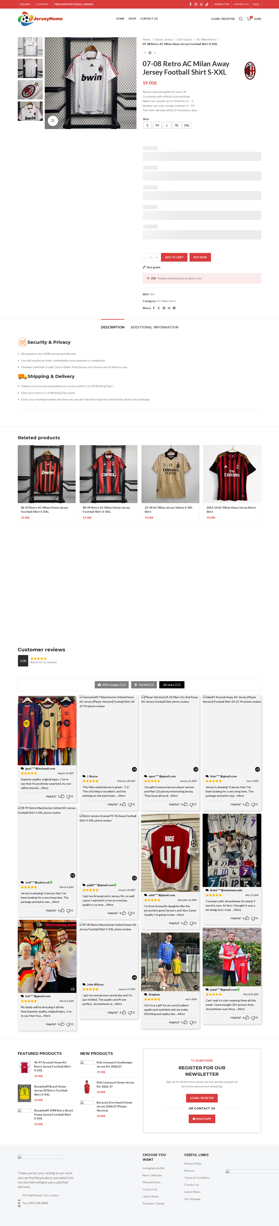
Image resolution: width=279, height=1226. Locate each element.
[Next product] (154, 53)
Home (146, 39)
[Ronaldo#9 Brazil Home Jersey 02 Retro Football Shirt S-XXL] (24, 1093)
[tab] (112, 325)
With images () (114, 685)
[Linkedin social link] (169, 308)
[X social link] (158, 308)
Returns (189, 1170)
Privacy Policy (193, 1163)
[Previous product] (145, 53)
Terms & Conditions (197, 1177)
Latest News (151, 1196)
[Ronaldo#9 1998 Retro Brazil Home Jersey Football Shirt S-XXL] (24, 1117)
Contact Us (150, 1189)
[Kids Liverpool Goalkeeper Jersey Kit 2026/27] (87, 1067)
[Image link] (40, 1160)
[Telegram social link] (174, 308)
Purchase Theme (153, 1203)
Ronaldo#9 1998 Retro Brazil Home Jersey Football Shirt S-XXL (53, 1114)
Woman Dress (152, 1182)
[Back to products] (149, 53)
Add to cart (174, 257)
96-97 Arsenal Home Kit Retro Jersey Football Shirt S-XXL (52, 1066)
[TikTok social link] (207, 4)
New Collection (152, 1175)
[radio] (147, 125)
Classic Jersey (163, 39)
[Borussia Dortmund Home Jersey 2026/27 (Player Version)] (87, 1109)
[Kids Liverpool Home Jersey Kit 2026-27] (87, 1087)
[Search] (241, 19)
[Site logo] (40, 18)
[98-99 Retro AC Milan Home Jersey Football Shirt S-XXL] (108, 474)
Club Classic (184, 39)
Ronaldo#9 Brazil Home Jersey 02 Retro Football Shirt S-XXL (50, 1090)
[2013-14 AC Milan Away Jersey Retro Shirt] (232, 474)
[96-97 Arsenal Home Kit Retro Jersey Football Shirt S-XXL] (24, 1069)
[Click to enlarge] (53, 121)
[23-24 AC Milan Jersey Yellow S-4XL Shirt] (170, 474)
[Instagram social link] (196, 4)
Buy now (200, 257)
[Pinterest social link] (164, 308)
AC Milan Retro (206, 39)
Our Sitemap (192, 1199)
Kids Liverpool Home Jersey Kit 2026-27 (115, 1084)
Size (145, 119)
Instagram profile (153, 1168)
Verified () (146, 685)
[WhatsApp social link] (201, 4)
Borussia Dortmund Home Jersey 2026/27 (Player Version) (114, 1106)
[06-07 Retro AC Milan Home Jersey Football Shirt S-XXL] (47, 474)
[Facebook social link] (190, 4)
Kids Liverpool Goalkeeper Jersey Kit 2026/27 (115, 1064)
